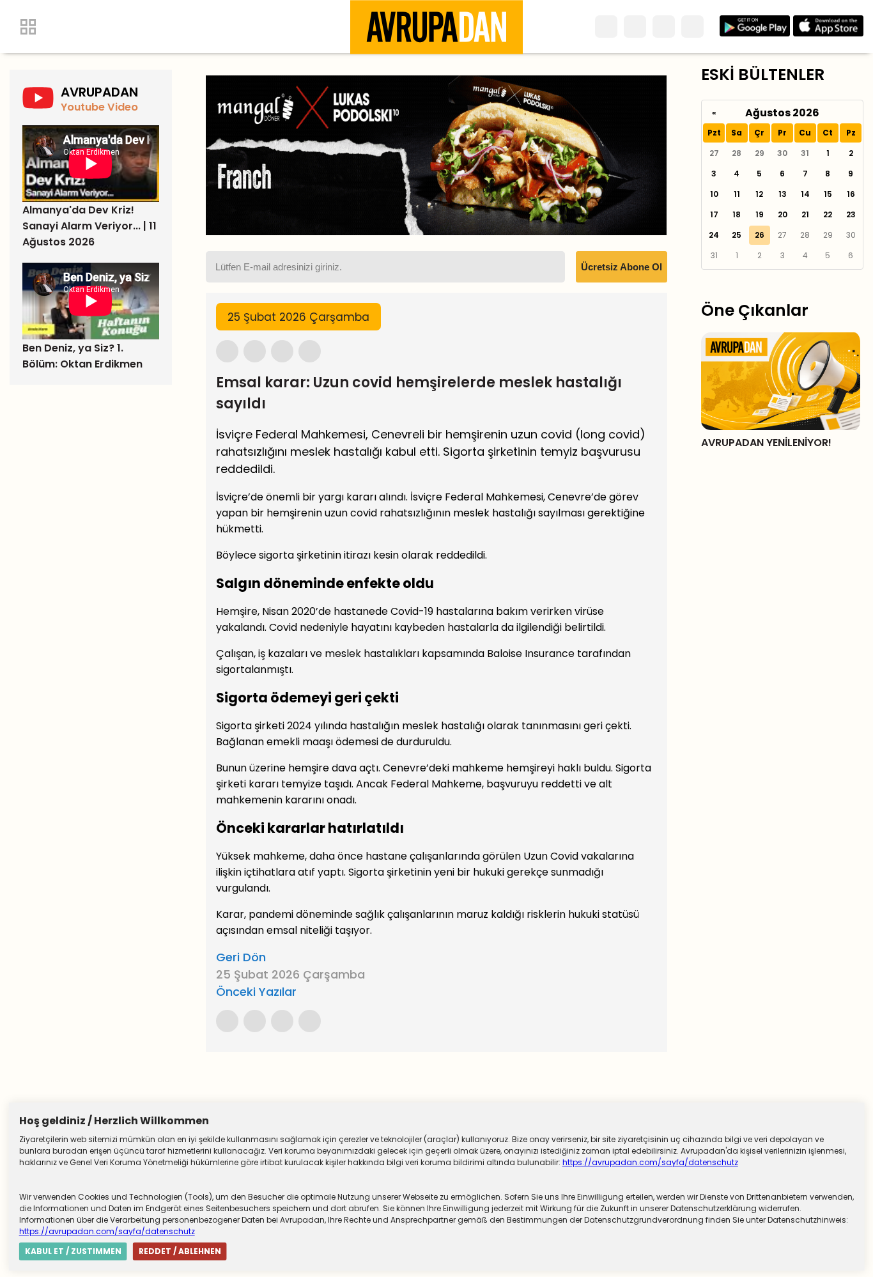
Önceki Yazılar (256, 992)
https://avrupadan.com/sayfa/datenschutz (650, 1162)
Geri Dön (241, 957)
